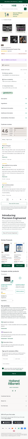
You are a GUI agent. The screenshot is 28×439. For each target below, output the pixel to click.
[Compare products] (20, 278)
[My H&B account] (24, 5)
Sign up (14, 373)
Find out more (10, 209)
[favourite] (11, 243)
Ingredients (4, 103)
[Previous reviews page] (2, 199)
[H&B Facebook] (15, 391)
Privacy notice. (19, 369)
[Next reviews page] (25, 199)
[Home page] (14, 5)
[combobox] (12, 9)
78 (20, 199)
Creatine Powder (7, 19)
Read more (4, 157)
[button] (14, 93)
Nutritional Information (7, 108)
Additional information (7, 113)
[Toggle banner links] (26, 1)
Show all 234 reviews (14, 203)
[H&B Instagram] (12, 391)
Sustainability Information (8, 118)
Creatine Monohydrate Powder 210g (6, 285)
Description (4, 98)
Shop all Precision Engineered (10, 233)
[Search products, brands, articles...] (25, 9)
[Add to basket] (11, 281)
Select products (20, 291)
